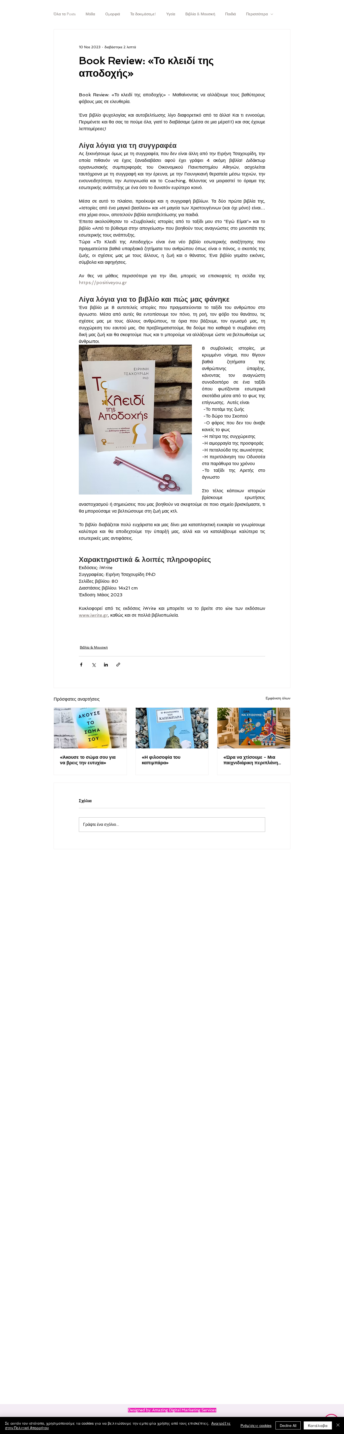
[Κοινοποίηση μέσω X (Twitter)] (93, 664)
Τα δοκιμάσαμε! (143, 14)
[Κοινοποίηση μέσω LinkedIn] (106, 664)
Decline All (288, 1425)
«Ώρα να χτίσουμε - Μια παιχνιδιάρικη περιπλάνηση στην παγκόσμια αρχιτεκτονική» (253, 760)
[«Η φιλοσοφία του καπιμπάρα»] (172, 728)
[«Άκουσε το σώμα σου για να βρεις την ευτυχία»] (90, 728)
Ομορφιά (112, 14)
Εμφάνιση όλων (278, 698)
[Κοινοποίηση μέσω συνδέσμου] (118, 664)
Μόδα (90, 14)
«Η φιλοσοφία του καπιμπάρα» (161, 759)
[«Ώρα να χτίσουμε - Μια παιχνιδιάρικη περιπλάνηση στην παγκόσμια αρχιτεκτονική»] (253, 728)
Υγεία (170, 14)
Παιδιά (230, 14)
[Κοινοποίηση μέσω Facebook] (81, 664)
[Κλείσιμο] (338, 1425)
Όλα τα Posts (65, 14)
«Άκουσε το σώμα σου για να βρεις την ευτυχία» (88, 759)
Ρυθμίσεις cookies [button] (255, 1425)
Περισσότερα (257, 14)
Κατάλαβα (318, 1425)
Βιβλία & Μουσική (200, 14)
